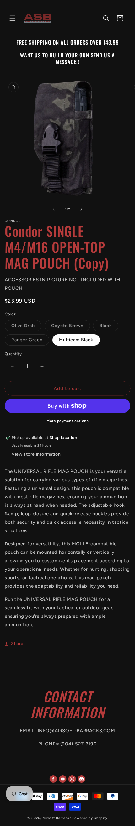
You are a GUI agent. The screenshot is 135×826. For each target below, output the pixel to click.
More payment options (67, 421)
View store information (36, 454)
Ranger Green (30, 341)
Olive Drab (26, 327)
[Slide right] (81, 209)
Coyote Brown (70, 327)
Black (109, 327)
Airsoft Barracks (57, 818)
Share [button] (17, 643)
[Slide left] (54, 209)
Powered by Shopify (90, 818)
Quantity (13, 354)
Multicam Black (76, 339)
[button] (12, 18)
